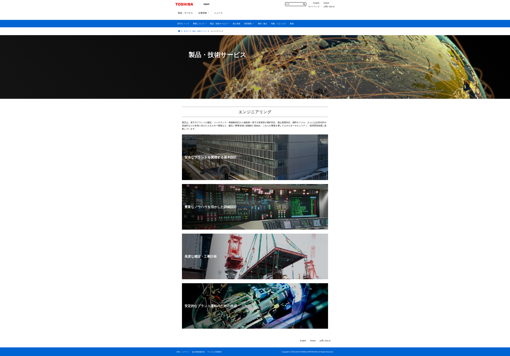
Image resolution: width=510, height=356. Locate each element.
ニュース (218, 13)
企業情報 (202, 13)
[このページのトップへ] (504, 351)
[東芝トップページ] (186, 4)
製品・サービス (185, 13)
